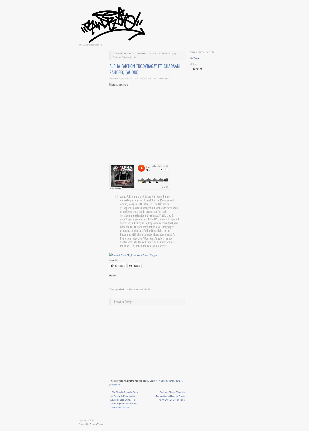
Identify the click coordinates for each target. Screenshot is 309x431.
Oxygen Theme (96, 424)
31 (151, 53)
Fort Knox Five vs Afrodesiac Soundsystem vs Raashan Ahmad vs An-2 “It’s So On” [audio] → (170, 396)
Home (123, 53)
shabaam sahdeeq (135, 289)
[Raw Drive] (113, 23)
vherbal (147, 289)
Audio (167, 78)
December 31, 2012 (129, 78)
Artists (161, 78)
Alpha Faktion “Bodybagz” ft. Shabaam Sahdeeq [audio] (144, 69)
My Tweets (195, 58)
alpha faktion (120, 289)
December (141, 53)
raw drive (113, 78)
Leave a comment (148, 78)
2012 (131, 53)
